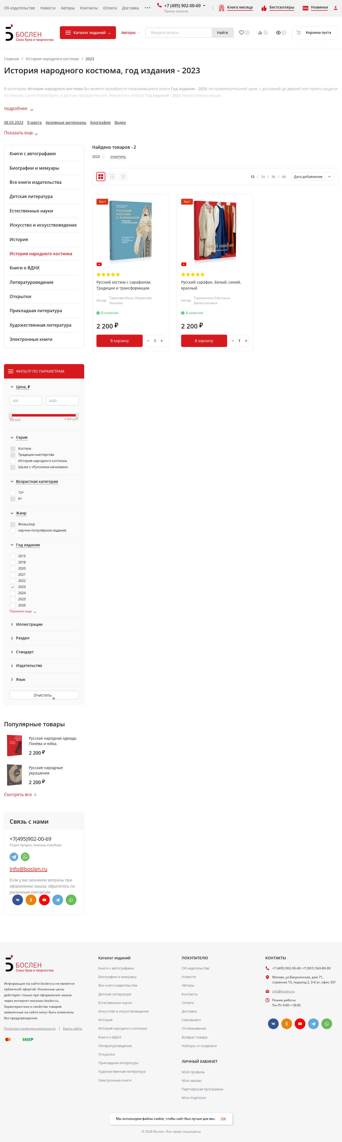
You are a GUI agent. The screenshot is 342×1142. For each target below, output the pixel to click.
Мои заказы (191, 1080)
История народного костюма (52, 59)
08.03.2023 (13, 122)
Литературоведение (115, 1045)
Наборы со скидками (199, 1045)
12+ (21, 492)
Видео (120, 122)
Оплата (188, 1002)
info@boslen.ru (28, 869)
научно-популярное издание (42, 530)
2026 (22, 605)
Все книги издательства (117, 985)
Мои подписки (194, 1097)
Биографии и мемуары (117, 976)
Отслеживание (194, 1028)
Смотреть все (18, 794)
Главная (11, 59)
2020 (22, 568)
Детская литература (114, 994)
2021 (22, 574)
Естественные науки (115, 1002)
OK (223, 1118)
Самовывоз (191, 1019)
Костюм (24, 448)
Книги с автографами (116, 968)
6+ (20, 498)
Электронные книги (114, 1080)
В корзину (119, 340)
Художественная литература (122, 1071)
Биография (100, 122)
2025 (22, 599)
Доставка (189, 1011)
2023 (22, 587)
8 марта (34, 122)
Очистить (43, 695)
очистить (118, 157)
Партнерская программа (202, 1089)
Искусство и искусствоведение (123, 1011)
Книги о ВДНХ (110, 1037)
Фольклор (26, 524)
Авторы (188, 985)
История (105, 1019)
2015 (22, 556)
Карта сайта (72, 1028)
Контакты (190, 994)
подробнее (16, 108)
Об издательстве (195, 968)
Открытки (106, 1054)
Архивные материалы (66, 122)
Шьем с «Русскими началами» (43, 467)
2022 (22, 580)
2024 (22, 593)
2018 (22, 562)
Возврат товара (194, 1037)
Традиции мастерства (36, 454)
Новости (189, 976)
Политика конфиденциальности (30, 1028)
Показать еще (18, 133)
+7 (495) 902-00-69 (182, 6)
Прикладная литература (118, 1062)
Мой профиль (193, 1072)
